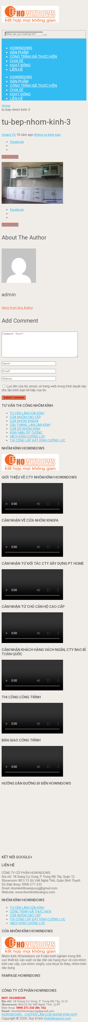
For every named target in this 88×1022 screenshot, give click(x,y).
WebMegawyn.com (57, 1018)
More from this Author (17, 308)
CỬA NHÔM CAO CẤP (25, 417)
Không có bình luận (47, 135)
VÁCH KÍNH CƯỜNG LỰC (27, 436)
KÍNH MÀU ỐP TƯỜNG (26, 433)
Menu (6, 40)
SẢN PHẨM (19, 52)
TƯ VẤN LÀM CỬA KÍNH (27, 413)
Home (6, 106)
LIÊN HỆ (16, 69)
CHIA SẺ (16, 61)
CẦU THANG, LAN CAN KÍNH (30, 425)
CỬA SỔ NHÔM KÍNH (25, 429)
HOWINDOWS (21, 48)
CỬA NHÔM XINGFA (24, 421)
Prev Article (10, 157)
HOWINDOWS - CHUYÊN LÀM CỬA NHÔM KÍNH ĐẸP (40, 1014)
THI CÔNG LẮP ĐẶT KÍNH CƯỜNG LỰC (37, 440)
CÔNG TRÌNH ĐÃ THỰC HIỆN (33, 56)
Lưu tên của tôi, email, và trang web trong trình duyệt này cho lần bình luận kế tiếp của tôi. (44, 388)
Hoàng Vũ (9, 135)
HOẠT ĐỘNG (20, 65)
